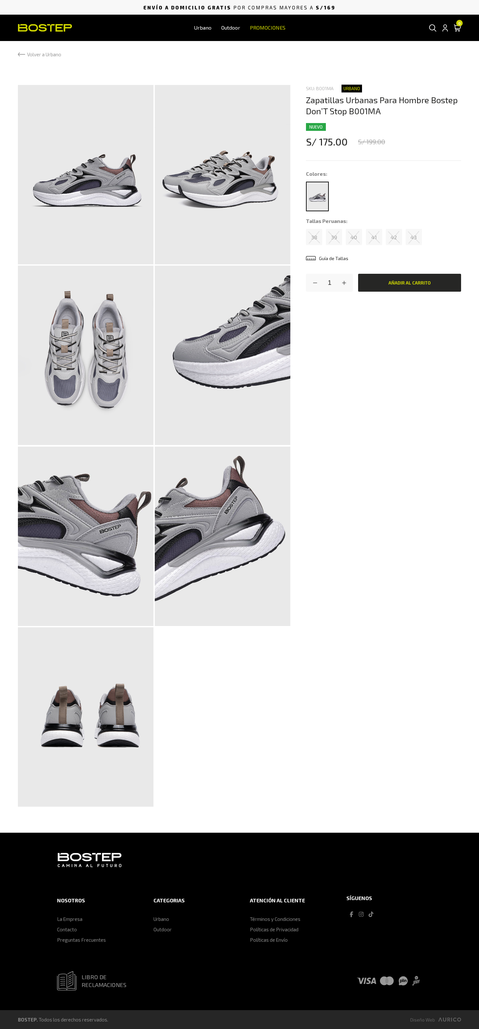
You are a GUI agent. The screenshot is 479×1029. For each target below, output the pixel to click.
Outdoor (230, 27)
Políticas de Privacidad (274, 929)
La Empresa (69, 919)
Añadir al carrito (409, 282)
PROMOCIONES (267, 27)
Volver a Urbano (44, 54)
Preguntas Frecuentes (81, 940)
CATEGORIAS (169, 900)
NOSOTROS (71, 900)
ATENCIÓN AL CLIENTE (277, 900)
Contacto (67, 929)
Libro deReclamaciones (103, 980)
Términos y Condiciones (275, 919)
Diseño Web (422, 1019)
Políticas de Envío (269, 940)
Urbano (202, 27)
